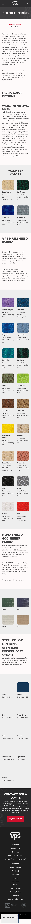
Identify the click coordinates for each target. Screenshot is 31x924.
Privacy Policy (15, 892)
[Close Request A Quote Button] (17, 915)
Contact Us (15, 848)
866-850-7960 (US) (15, 855)
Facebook (15, 871)
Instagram (15, 882)
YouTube (15, 878)
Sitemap (15, 895)
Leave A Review (16, 867)
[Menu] (2, 3)
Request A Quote (15, 819)
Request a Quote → (10, 918)
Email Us (15, 852)
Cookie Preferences (15, 899)
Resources (17, 24)
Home (11, 24)
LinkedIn (15, 875)
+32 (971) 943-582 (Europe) (15, 859)
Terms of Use (16, 888)
